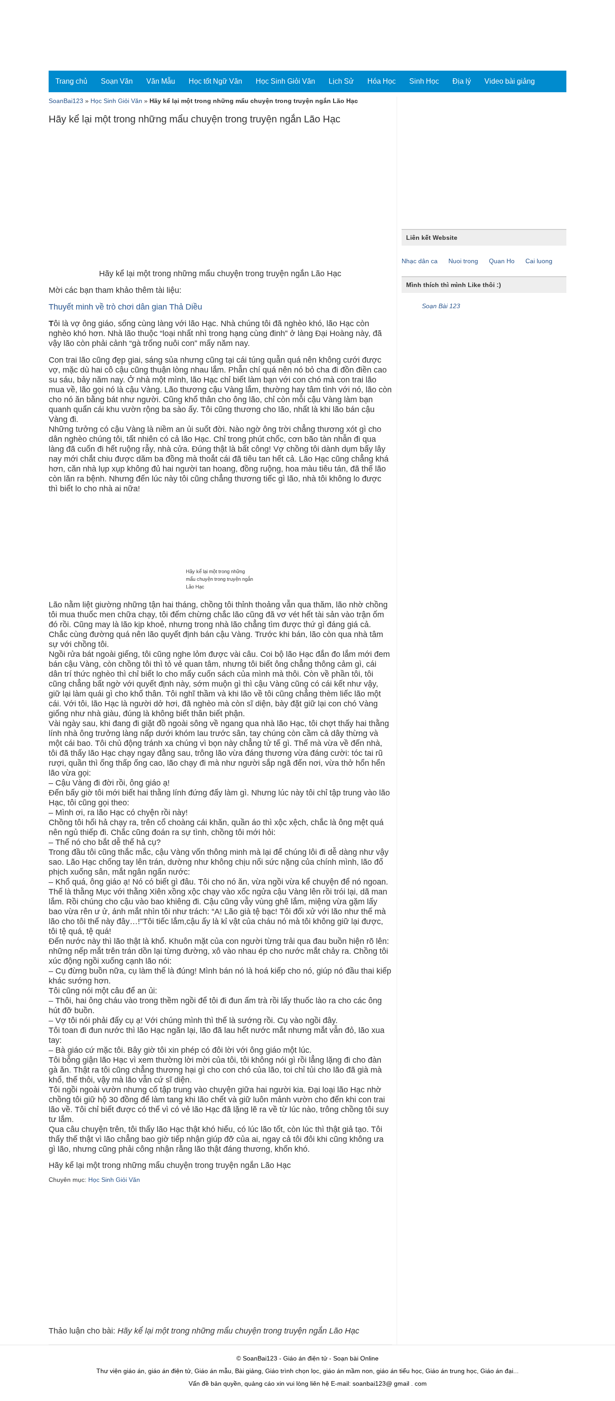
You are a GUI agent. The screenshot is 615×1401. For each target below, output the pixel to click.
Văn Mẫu (160, 81)
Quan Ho (502, 261)
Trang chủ (71, 81)
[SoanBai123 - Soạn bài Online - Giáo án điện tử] (88, 35)
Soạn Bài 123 (441, 306)
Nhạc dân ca (420, 261)
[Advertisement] (220, 199)
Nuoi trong (463, 261)
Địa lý (461, 81)
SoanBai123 (66, 100)
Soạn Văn (117, 81)
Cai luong (538, 261)
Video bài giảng (509, 81)
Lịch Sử (341, 81)
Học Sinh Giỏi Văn (285, 81)
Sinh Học (424, 81)
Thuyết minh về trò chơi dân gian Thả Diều (125, 306)
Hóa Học (381, 81)
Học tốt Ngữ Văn (215, 81)
